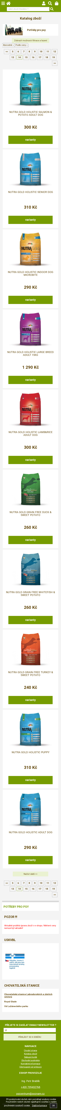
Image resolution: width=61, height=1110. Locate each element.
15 (26, 57)
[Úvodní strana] (9, 4)
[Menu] (3, 3)
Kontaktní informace (30, 1063)
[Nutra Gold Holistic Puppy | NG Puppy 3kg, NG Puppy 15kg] (30, 730)
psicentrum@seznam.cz (30, 1093)
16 (33, 57)
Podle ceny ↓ (21, 45)
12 (54, 51)
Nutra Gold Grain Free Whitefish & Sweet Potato (30, 594)
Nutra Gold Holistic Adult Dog (30, 832)
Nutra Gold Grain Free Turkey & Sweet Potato (30, 674)
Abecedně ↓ (8, 45)
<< (7, 51)
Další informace (39, 1105)
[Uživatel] (45, 4)
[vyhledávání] (51, 4)
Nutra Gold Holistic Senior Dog (30, 192)
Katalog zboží (30, 1053)
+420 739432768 (30, 1087)
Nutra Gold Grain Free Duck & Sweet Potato (30, 513)
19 (53, 57)
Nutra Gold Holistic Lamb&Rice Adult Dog (30, 433)
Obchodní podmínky (30, 1060)
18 (46, 57)
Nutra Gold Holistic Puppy (30, 752)
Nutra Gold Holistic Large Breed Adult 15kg (30, 353)
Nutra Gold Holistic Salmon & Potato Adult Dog (30, 113)
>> (55, 63)
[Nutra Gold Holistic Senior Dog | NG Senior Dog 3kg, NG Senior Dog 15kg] (30, 170)
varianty (30, 139)
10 (41, 51)
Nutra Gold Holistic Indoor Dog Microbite (30, 273)
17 (40, 57)
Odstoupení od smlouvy (30, 1067)
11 (48, 51)
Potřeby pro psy (36, 29)
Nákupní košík (30, 1057)
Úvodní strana (30, 1050)
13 (12, 57)
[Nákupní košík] (58, 4)
